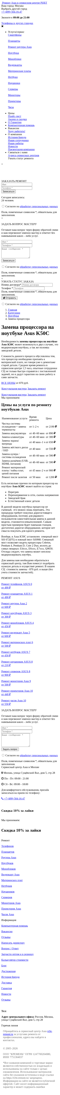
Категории (14, 312)
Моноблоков (8, 868)
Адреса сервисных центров (23, 155)
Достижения (8, 971)
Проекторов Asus (11, 908)
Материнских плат (12, 880)
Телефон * (7, 288)
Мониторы (14, 95)
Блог (4, 965)
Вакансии (6, 931)
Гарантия (6, 988)
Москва (5, 1005)
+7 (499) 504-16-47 (11, 11)
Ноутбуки (13, 53)
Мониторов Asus (10, 903)
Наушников (7, 891)
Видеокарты (15, 65)
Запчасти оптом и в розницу (17, 954)
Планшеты (14, 40)
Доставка (6, 982)
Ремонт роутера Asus (20, 47)
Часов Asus (7, 914)
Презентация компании (21, 149)
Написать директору (13, 942)
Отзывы (5, 937)
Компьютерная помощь (21, 125)
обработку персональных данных (39, 206)
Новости (13, 146)
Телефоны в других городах (17, 23)
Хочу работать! (16, 131)
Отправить (10, 298)
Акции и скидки (17, 119)
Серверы (13, 89)
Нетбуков (6, 886)
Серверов (6, 897)
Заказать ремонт (37, 388)
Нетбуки (13, 77)
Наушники (14, 83)
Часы (11, 107)
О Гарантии (15, 122)
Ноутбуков (7, 863)
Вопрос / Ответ (10, 948)
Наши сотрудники (18, 140)
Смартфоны (15, 34)
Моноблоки (14, 59)
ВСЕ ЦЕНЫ (8, 383)
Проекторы (14, 101)
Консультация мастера (14, 388)
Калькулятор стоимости (14, 959)
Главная (12, 309)
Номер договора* (11, 284)
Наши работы (16, 143)
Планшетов (7, 851)
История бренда (17, 137)
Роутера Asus (8, 857)
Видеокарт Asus (10, 874)
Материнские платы (19, 71)
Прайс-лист (14, 116)
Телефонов (7, 846)
